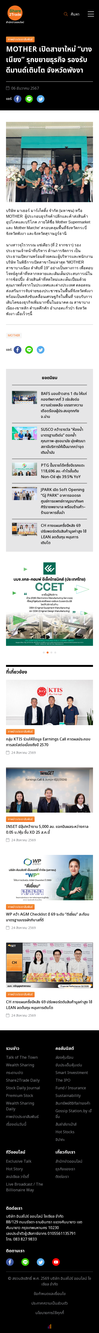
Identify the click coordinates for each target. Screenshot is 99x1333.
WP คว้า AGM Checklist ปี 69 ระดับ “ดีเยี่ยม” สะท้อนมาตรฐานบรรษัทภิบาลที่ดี (47, 917)
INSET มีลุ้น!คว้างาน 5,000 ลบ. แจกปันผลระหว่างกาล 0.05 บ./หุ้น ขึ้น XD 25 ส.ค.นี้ (47, 829)
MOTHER (14, 335)
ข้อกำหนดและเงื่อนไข (50, 1294)
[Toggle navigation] (91, 14)
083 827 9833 (25, 1239)
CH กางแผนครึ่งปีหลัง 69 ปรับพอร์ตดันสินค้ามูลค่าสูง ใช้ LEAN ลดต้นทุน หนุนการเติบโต (49, 1005)
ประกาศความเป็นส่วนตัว (49, 1303)
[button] (44, 652)
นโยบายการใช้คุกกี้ (49, 1313)
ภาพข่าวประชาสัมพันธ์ (20, 39)
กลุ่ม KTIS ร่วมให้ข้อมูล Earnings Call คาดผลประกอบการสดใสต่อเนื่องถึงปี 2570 (48, 742)
